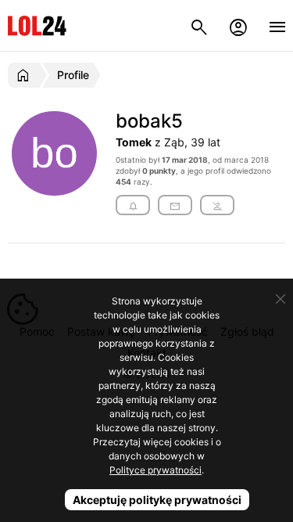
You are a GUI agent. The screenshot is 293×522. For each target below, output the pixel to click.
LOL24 (37, 25)
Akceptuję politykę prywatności (157, 499)
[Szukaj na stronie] (199, 25)
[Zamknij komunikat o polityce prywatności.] (280, 299)
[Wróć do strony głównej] (25, 75)
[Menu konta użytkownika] (238, 25)
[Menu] (277, 25)
